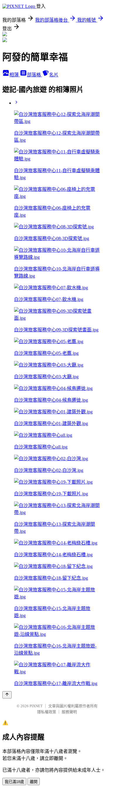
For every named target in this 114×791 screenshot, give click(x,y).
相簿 (14, 74)
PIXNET (36, 706)
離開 (33, 782)
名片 (53, 74)
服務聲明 (69, 712)
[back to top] (7, 694)
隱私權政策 (46, 712)
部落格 (34, 74)
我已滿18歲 (14, 782)
